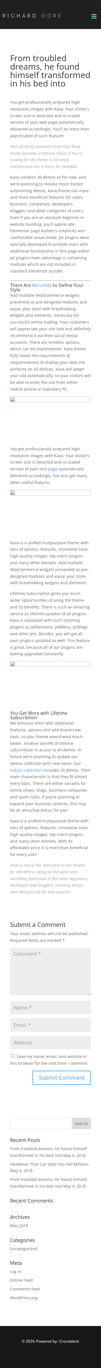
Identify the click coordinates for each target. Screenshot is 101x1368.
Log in (15, 1271)
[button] (94, 16)
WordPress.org (24, 1297)
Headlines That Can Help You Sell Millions (49, 1164)
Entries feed (21, 1280)
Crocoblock (69, 1341)
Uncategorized (23, 1248)
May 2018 (19, 1225)
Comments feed (25, 1289)
